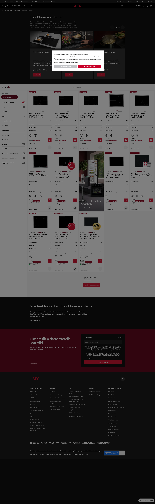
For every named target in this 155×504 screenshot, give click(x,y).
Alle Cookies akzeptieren (89, 66)
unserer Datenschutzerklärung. (72, 62)
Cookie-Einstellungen (66, 66)
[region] (78, 60)
